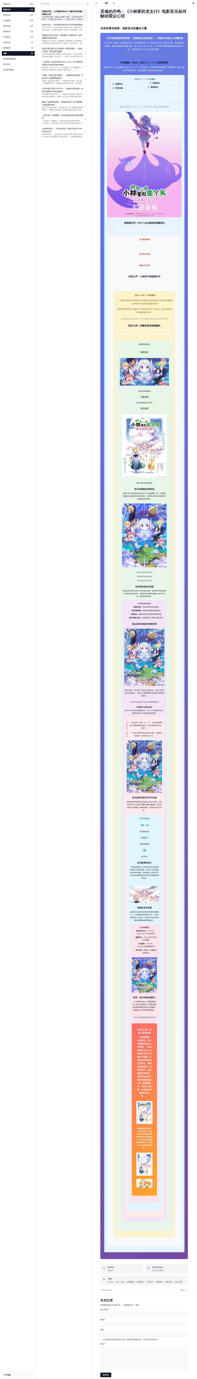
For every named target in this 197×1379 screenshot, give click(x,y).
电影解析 (18, 48)
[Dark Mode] (193, 3)
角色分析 (18, 15)
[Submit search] (87, 3)
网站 (102, 1330)
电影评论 (18, 4)
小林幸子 (149, 1282)
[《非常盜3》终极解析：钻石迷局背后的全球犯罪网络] (64, 119)
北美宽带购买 (8, 70)
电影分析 (18, 9)
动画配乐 (140, 1282)
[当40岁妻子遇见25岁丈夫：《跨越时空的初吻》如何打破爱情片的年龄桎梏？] (64, 92)
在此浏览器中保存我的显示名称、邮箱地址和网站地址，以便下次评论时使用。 (131, 1339)
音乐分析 (178, 1282)
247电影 (7, 1375)
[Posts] (96, 3)
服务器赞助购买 (9, 59)
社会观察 (18, 20)
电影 (18, 53)
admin (110, 1270)
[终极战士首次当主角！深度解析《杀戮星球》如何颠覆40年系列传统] (64, 39)
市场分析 (18, 42)
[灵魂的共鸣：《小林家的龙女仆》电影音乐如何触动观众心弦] (64, 15)
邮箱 (102, 1319)
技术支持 (6, 64)
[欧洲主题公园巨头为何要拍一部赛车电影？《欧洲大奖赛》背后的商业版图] (64, 52)
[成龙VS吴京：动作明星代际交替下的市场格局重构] (64, 27)
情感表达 (159, 1282)
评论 (102, 1344)
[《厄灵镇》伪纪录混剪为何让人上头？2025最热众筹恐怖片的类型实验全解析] (64, 66)
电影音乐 (169, 1282)
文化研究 (18, 37)
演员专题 (18, 26)
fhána (110, 1282)
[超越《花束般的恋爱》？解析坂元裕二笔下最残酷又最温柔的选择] (64, 106)
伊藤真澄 (130, 1282)
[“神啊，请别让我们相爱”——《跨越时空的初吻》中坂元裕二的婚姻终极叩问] (64, 79)
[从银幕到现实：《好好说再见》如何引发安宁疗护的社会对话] (64, 132)
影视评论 (18, 31)
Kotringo (120, 1282)
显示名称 (104, 1309)
